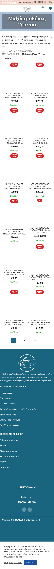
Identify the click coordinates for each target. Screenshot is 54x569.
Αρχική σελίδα (8, 51)
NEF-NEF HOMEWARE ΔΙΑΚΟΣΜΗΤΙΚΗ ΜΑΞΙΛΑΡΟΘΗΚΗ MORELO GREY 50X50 (40, 187)
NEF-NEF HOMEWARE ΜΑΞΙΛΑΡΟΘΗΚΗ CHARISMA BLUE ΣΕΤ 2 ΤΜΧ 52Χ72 (40, 322)
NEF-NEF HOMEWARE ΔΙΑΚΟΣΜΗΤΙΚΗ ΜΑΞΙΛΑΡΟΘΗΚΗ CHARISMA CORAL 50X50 (14, 96)
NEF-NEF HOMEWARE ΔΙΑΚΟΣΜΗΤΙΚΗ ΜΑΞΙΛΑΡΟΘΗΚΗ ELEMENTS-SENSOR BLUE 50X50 (40, 97)
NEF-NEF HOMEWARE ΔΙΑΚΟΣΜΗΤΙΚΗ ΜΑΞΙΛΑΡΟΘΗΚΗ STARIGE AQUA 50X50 (14, 233)
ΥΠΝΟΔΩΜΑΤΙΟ (25, 51)
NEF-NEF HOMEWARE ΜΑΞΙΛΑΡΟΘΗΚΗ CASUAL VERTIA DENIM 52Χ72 (14, 322)
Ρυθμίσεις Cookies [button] (13, 562)
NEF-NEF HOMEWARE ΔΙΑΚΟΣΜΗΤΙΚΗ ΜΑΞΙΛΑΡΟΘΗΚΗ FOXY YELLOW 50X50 (14, 187)
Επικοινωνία (27, 487)
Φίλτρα (8, 58)
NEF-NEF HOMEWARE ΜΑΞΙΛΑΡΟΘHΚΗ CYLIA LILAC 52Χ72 (40, 230)
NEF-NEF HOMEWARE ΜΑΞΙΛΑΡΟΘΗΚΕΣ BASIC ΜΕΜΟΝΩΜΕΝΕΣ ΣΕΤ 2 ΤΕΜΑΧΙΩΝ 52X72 (14, 273)
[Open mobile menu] (3, 8)
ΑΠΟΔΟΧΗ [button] (30, 562)
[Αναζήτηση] (13, 8)
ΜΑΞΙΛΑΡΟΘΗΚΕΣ (11, 54)
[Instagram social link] (30, 509)
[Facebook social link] (24, 509)
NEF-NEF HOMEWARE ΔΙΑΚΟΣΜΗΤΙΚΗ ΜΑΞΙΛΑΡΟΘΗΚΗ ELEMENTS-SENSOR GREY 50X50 (14, 143)
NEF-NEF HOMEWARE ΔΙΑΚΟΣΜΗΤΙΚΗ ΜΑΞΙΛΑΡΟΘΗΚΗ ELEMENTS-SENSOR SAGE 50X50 (40, 143)
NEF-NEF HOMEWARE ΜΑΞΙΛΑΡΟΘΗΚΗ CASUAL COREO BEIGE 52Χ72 (40, 277)
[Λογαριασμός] (8, 8)
